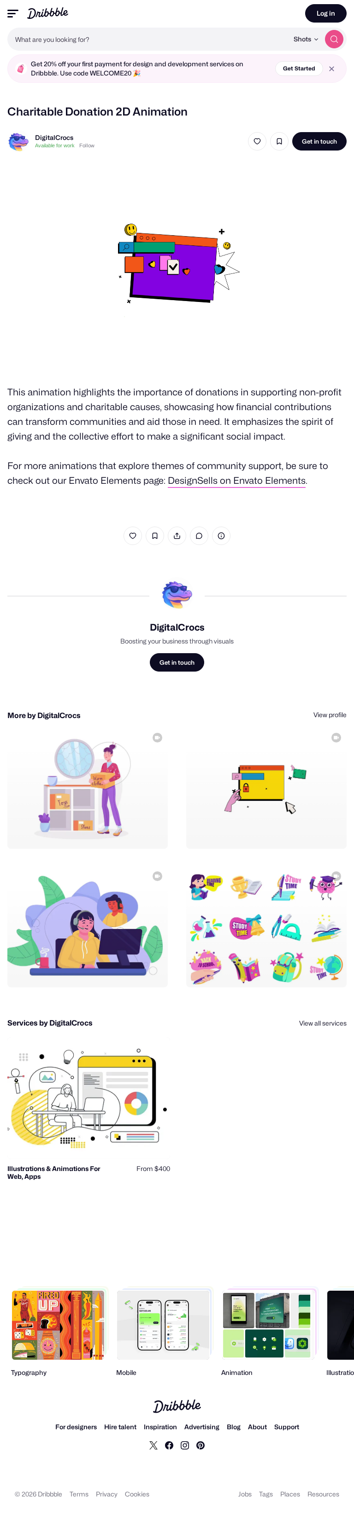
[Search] (334, 39)
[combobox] (148, 39)
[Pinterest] (200, 1445)
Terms (79, 1494)
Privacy (107, 1494)
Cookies (137, 1494)
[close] (331, 69)
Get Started (299, 68)
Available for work (55, 145)
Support (286, 1427)
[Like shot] (257, 141)
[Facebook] (169, 1445)
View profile (330, 715)
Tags (266, 1494)
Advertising (201, 1427)
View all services (323, 1023)
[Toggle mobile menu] (13, 13)
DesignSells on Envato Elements (237, 480)
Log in (326, 13)
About (257, 1427)
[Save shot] (279, 141)
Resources (323, 1494)
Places (290, 1494)
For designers (76, 1427)
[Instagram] (185, 1445)
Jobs (245, 1494)
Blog (234, 1427)
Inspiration (160, 1427)
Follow (86, 145)
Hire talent (120, 1427)
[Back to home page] (47, 13)
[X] (153, 1445)
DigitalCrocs (54, 137)
